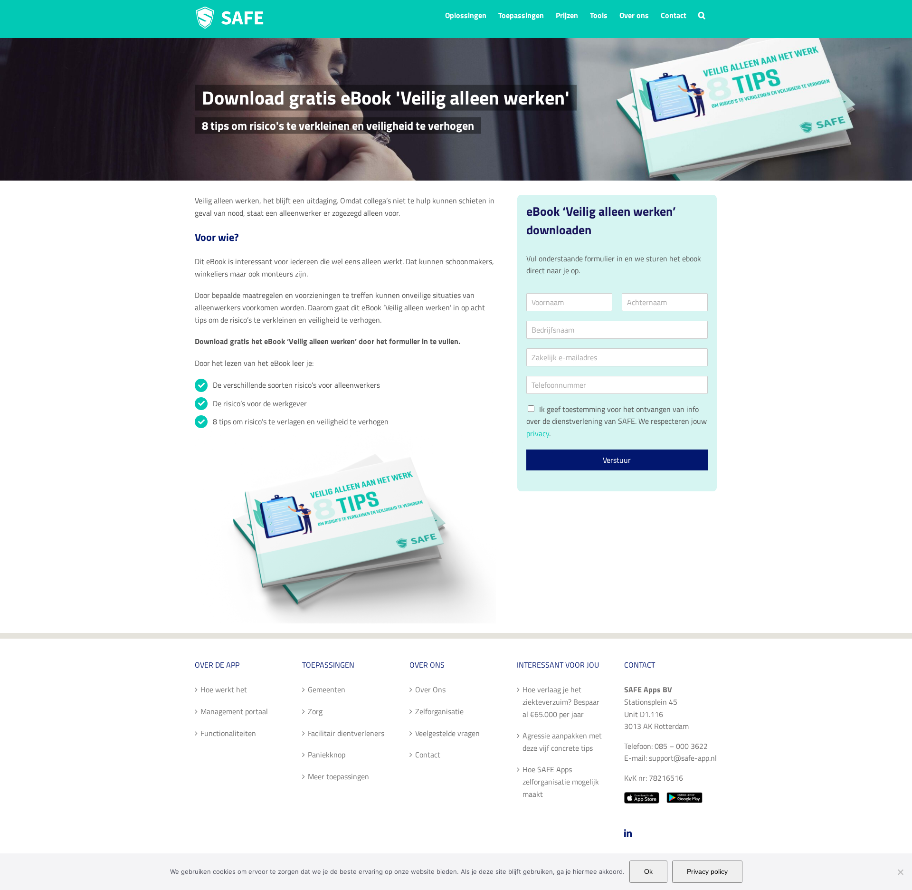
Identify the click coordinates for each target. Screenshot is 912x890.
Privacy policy (707, 871)
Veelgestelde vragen (447, 733)
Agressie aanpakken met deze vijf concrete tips (562, 742)
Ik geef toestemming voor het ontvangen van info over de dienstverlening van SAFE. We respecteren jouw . (616, 421)
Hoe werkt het (223, 689)
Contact (427, 754)
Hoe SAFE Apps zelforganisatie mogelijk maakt (560, 781)
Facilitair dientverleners (346, 733)
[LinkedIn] (628, 833)
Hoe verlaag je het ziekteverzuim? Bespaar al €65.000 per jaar (560, 701)
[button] (701, 14)
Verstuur (617, 460)
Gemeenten (326, 689)
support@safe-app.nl (683, 758)
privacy (537, 433)
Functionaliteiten (228, 733)
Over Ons (430, 689)
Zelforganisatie (439, 711)
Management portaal (234, 711)
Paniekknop (326, 754)
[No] (900, 872)
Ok (648, 871)
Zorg (315, 711)
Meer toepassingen (338, 776)
